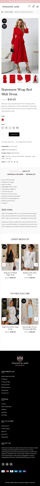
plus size (8, 158)
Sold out (14, 134)
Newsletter (4, 437)
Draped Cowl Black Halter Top (10, 274)
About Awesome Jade (8, 376)
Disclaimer (4, 390)
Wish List (4, 434)
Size (2, 124)
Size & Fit (26, 171)
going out (28, 156)
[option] (5, 79)
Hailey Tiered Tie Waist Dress (10, 328)
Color (3, 116)
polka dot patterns (12, 224)
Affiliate (3, 409)
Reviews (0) (30, 174)
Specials (4, 412)
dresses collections (15, 222)
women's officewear (18, 156)
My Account (5, 426)
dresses (8, 156)
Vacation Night (9, 12)
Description (15, 171)
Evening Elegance (11, 150)
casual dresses (22, 216)
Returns (4, 431)
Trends (3, 404)
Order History (5, 428)
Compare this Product (25, 142)
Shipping (4, 379)
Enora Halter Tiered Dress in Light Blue (30, 328)
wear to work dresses (12, 218)
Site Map (4, 415)
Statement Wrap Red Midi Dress (24, 12)
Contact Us (5, 393)
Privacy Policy (5, 382)
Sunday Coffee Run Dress (29, 274)
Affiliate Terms (5, 387)
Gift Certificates (6, 406)
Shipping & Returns (15, 174)
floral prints (31, 224)
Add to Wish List (9, 142)
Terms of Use (5, 385)
